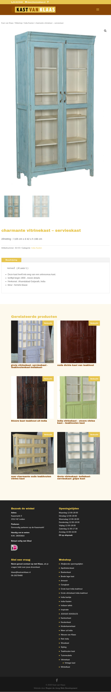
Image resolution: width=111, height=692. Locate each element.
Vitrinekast (65, 660)
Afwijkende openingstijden (72, 564)
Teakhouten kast (68, 651)
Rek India (65, 639)
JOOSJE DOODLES (69, 614)
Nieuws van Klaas (68, 635)
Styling (63, 647)
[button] (105, 30)
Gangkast (65, 585)
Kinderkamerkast (68, 626)
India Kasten (29, 23)
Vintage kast (70, 663)
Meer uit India (67, 630)
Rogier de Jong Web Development (61, 688)
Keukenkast (66, 622)
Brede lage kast (67, 576)
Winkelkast (65, 667)
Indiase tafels (66, 605)
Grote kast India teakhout (71, 589)
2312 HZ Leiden (18, 519)
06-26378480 (17, 575)
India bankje (66, 597)
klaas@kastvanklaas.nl (21, 572)
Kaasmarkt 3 (16, 516)
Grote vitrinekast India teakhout (74, 593)
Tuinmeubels (66, 655)
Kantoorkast (66, 618)
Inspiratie (65, 610)
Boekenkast (66, 572)
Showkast (65, 643)
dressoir (64, 580)
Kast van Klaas (7, 23)
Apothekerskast (67, 568)
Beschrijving (11, 260)
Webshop (18, 23)
